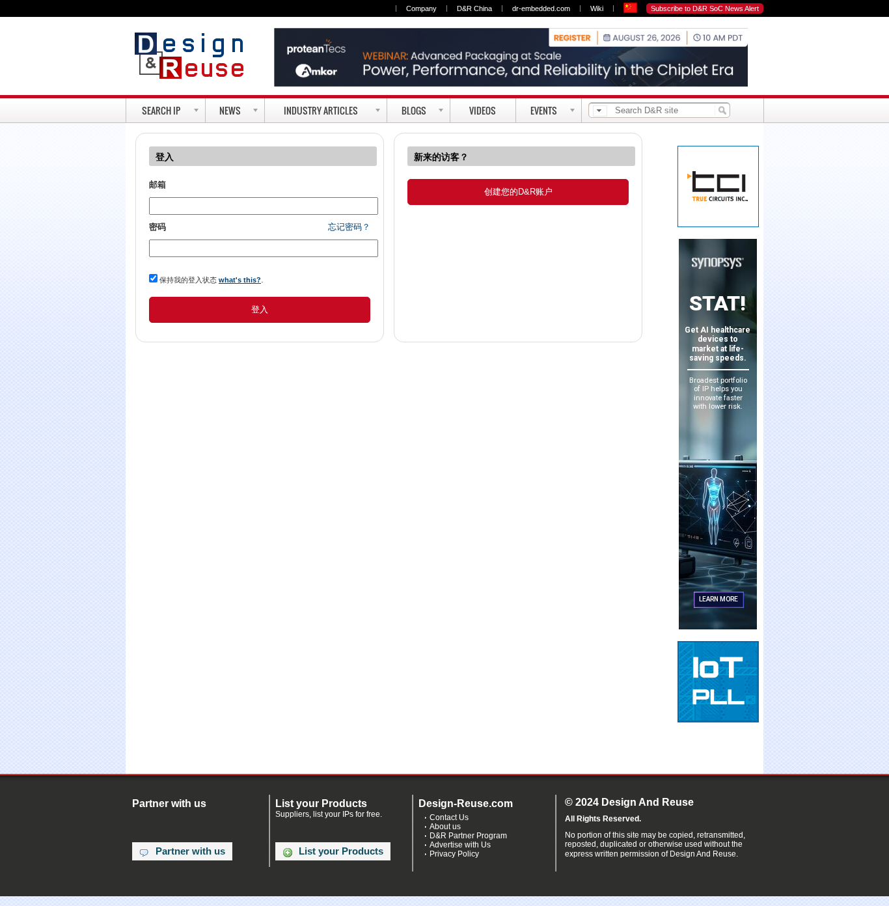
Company (421, 8)
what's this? (240, 280)
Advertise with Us (460, 844)
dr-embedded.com (541, 8)
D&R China (474, 8)
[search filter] (600, 111)
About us (445, 826)
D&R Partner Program (468, 835)
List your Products (341, 851)
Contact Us (449, 817)
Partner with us (190, 851)
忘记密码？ (349, 227)
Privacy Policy (454, 853)
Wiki (596, 8)
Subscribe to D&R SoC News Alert (705, 8)
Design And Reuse (195, 55)
